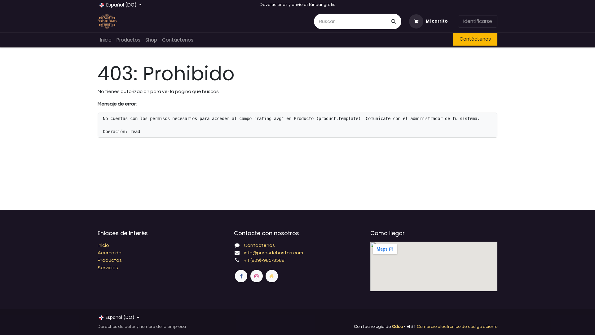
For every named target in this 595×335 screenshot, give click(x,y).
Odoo (398, 326)
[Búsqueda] (393, 21)
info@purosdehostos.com (273, 252)
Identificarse (477, 21)
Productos (110, 260)
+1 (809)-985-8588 (264, 260)
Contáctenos (475, 39)
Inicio (103, 245)
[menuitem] (106, 40)
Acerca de (109, 252)
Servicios (108, 267)
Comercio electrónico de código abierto (457, 326)
